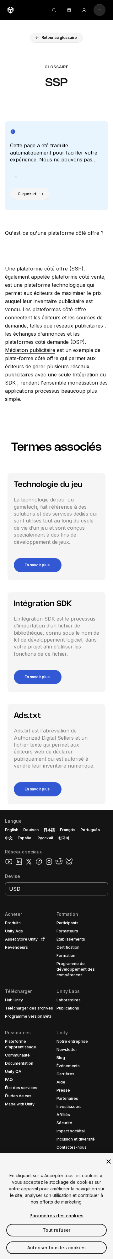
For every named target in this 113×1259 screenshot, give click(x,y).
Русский (45, 838)
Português (90, 829)
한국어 (63, 838)
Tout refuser (57, 1230)
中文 (9, 838)
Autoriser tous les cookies (56, 1247)
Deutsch (31, 829)
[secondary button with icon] (99, 10)
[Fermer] (108, 1161)
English (11, 829)
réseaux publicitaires (78, 326)
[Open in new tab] (41, 939)
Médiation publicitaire (30, 350)
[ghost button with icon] (16, 177)
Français (68, 829)
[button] (56, 38)
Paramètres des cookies (56, 1215)
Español (25, 838)
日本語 (49, 829)
